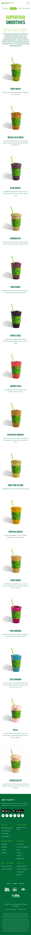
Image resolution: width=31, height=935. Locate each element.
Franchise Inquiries (22, 869)
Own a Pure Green (7, 866)
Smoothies (13, 8)
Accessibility (20, 872)
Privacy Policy (22, 909)
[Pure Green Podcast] (22, 815)
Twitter (3, 850)
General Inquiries (21, 866)
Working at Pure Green (21, 828)
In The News (20, 844)
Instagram (4, 844)
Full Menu (5, 8)
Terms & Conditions (10, 909)
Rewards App (20, 858)
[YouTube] (18, 815)
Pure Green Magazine (23, 847)
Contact (9, 883)
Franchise (21, 883)
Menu (18, 850)
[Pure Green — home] (8, 3)
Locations (19, 852)
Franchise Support (7, 869)
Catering (19, 855)
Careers (15, 883)
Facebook (4, 847)
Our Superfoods (6, 830)
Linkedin (4, 852)
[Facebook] (6, 815)
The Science (5, 833)
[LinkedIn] (10, 815)
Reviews (19, 874)
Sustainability (5, 836)
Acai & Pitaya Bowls (24, 8)
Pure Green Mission (7, 828)
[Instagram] (3, 815)
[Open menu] (27, 3)
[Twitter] (14, 815)
